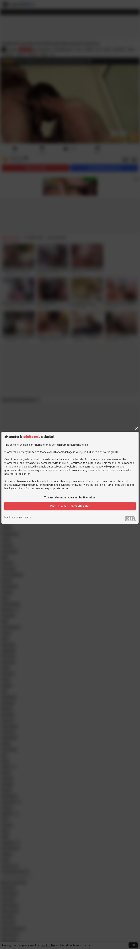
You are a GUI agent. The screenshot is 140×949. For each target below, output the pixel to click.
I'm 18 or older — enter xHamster (70, 506)
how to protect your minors (17, 517)
